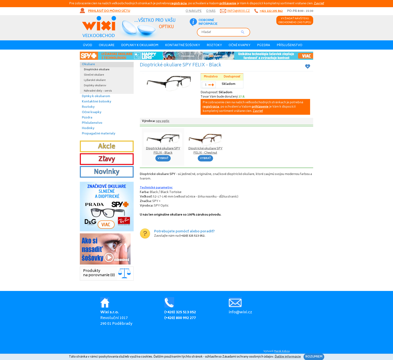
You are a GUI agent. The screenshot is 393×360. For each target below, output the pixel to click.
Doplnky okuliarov (95, 86)
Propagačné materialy (98, 133)
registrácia (178, 3)
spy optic (162, 121)
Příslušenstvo (289, 45)
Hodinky (88, 128)
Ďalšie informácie (288, 356)
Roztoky (214, 45)
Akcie (106, 147)
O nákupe (194, 11)
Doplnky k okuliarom (139, 45)
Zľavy (106, 159)
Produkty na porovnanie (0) (99, 273)
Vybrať (163, 158)
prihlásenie (227, 3)
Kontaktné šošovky (182, 45)
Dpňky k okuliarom (96, 96)
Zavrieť (319, 3)
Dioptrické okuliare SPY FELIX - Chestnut (205, 151)
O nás (211, 11)
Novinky (106, 172)
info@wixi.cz (238, 11)
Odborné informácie (208, 22)
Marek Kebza (282, 351)
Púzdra (263, 45)
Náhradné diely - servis (98, 91)
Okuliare (106, 45)
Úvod (87, 45)
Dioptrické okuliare (97, 70)
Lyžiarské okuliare (95, 80)
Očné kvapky (239, 45)
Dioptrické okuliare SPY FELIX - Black (163, 151)
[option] (196, 56)
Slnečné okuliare (94, 75)
